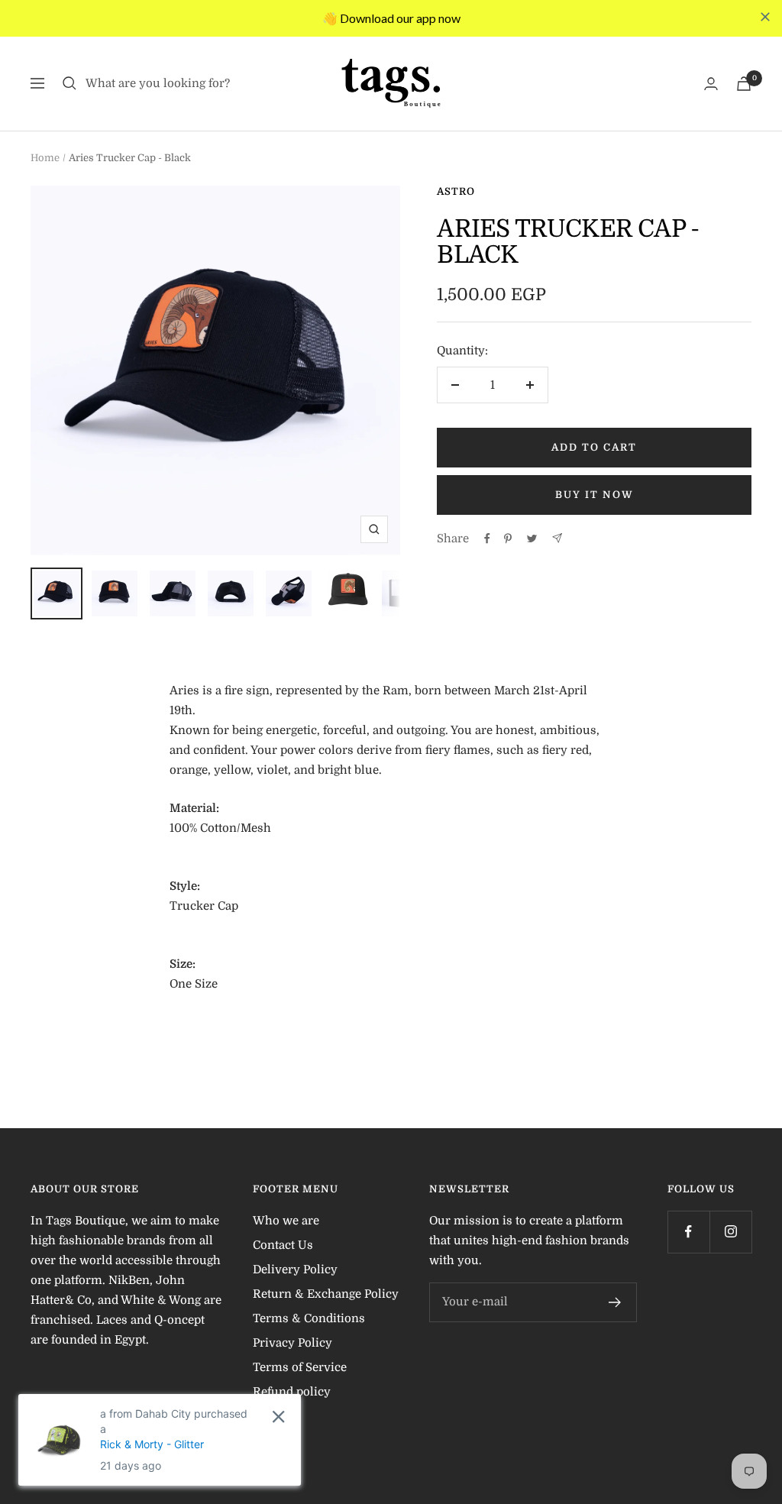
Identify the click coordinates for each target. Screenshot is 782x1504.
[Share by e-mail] (557, 538)
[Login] (711, 83)
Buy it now (594, 494)
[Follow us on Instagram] (730, 1232)
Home (45, 157)
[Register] (615, 1302)
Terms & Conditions (309, 1318)
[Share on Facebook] (487, 538)
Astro (456, 191)
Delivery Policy (295, 1269)
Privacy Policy (292, 1343)
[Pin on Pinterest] (508, 538)
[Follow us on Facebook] (688, 1232)
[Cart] (743, 83)
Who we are (286, 1220)
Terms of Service (300, 1367)
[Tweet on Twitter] (531, 538)
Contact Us (283, 1245)
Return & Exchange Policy (326, 1294)
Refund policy (292, 1392)
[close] (765, 17)
